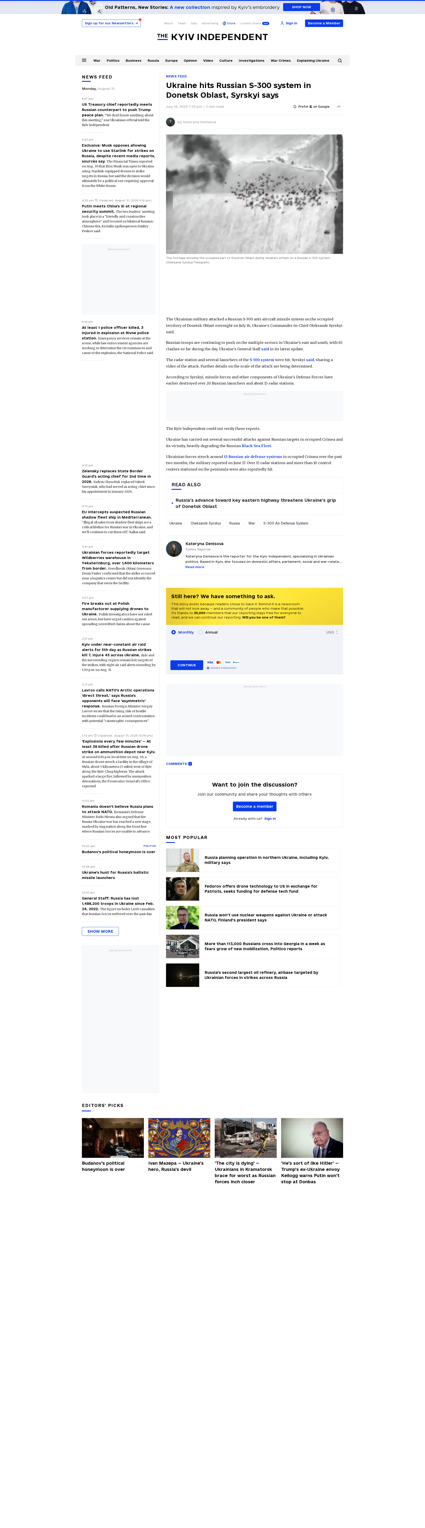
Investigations (252, 60)
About (168, 23)
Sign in (270, 818)
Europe (171, 60)
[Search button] (339, 60)
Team (182, 23)
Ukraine (175, 523)
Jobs (194, 23)
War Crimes (281, 60)
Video (208, 60)
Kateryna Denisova (199, 122)
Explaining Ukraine (313, 60)
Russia (153, 60)
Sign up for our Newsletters (111, 23)
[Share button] (338, 106)
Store (231, 23)
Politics (113, 60)
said (265, 349)
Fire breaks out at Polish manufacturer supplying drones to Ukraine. (115, 608)
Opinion (190, 60)
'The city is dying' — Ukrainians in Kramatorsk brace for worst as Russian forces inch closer (245, 1172)
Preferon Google (314, 106)
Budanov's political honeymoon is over (118, 852)
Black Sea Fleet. (257, 446)
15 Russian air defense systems (253, 456)
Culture (226, 60)
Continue (187, 665)
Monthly (186, 632)
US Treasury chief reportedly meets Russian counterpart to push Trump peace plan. (117, 109)
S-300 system (262, 360)
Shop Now (301, 7)
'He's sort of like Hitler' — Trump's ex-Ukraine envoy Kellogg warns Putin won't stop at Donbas (310, 1172)
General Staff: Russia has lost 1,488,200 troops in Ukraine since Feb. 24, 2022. (118, 903)
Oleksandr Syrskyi (206, 523)
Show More (100, 931)
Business (133, 60)
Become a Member (324, 23)
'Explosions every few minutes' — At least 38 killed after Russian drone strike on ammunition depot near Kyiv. (119, 746)
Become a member (254, 806)
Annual (211, 632)
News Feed (176, 76)
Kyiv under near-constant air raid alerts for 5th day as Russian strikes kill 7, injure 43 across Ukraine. (116, 649)
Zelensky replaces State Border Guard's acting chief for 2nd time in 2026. (116, 476)
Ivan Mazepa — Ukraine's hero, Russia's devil (176, 1166)
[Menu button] (84, 60)
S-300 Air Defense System (285, 523)
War (96, 60)
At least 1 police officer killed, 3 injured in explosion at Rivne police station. (115, 333)
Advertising (210, 23)
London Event (250, 23)
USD (330, 632)
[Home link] (212, 37)
